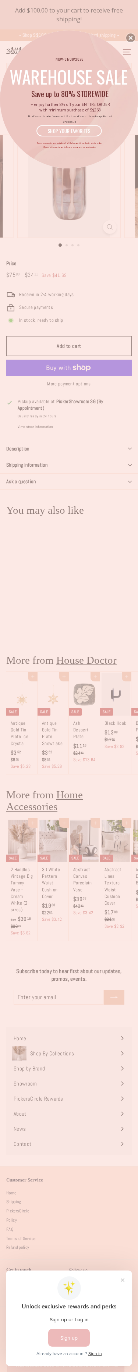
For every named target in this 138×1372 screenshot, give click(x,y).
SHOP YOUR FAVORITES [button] (69, 130)
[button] (130, 37)
